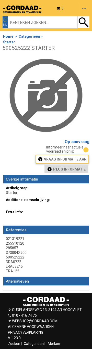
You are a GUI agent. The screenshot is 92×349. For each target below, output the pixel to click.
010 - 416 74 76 (24, 315)
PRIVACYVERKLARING (25, 332)
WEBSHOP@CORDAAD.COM (34, 321)
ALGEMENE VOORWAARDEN (31, 327)
